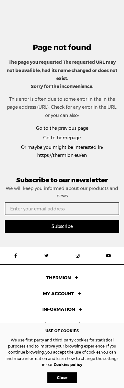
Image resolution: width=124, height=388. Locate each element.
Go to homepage (62, 138)
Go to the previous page (62, 128)
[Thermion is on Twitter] (46, 255)
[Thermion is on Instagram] (77, 255)
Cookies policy (68, 364)
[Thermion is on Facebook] (15, 255)
